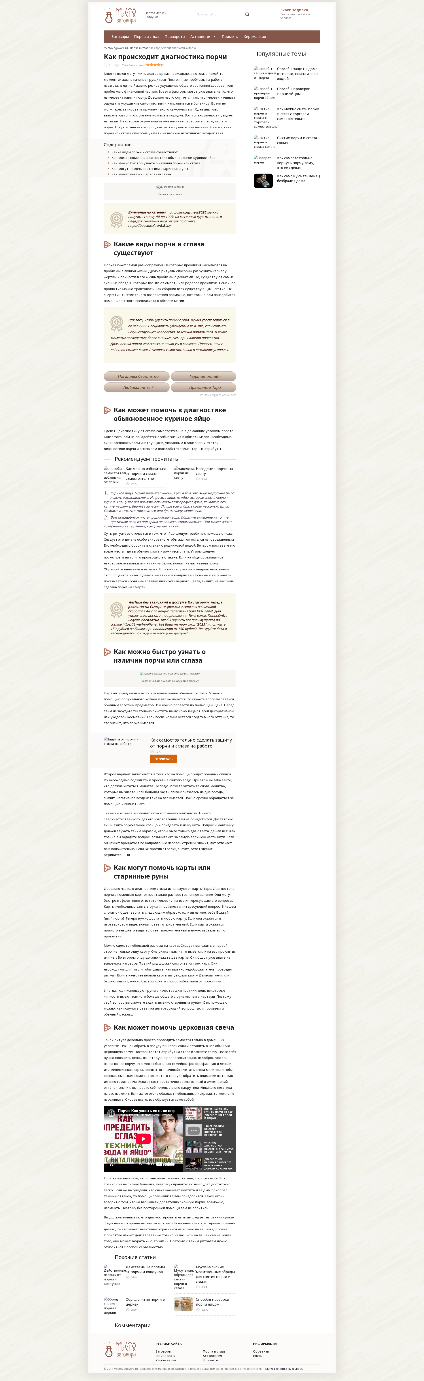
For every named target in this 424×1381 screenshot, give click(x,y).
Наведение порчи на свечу (214, 471)
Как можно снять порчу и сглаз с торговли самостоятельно (298, 114)
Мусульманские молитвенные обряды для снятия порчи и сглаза (215, 1274)
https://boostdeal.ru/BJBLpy (149, 225)
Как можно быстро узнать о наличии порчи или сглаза (156, 163)
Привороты (175, 36)
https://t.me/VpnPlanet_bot (143, 624)
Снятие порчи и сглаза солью (297, 140)
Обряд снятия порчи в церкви (145, 1302)
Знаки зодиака (294, 9)
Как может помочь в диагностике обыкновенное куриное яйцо (164, 157)
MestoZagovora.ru (116, 48)
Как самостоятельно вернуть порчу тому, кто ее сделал (295, 163)
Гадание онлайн (205, 376)
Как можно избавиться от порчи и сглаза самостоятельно (146, 473)
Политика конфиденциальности (283, 1369)
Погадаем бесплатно (138, 376)
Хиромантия (255, 36)
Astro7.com (229, 395)
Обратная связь (261, 1353)
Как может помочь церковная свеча (141, 174)
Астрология (200, 36)
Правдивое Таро (205, 387)
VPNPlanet (205, 611)
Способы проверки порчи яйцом (212, 1302)
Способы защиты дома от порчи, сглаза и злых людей (297, 73)
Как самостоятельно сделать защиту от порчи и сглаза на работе (191, 743)
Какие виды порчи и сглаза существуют (145, 152)
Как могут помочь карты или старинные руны (150, 168)
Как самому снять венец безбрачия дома (298, 178)
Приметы (230, 36)
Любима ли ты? (138, 387)
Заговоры (120, 36)
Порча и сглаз (146, 36)
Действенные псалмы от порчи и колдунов (145, 1269)
